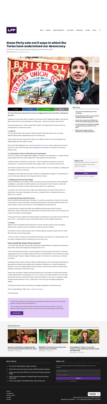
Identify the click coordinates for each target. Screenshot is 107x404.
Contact (9, 397)
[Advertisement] (53, 13)
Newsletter (79, 30)
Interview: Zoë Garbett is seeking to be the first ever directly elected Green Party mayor (22, 348)
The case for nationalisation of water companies (86, 112)
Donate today (17, 313)
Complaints (10, 393)
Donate (87, 30)
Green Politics (11, 39)
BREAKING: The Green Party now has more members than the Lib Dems (52, 348)
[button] (99, 30)
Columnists (70, 30)
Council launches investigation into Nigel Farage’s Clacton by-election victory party (87, 126)
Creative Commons (36, 289)
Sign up (86, 173)
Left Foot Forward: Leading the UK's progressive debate (12, 30)
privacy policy (73, 381)
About (94, 30)
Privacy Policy (11, 395)
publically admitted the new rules (39, 145)
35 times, (27, 279)
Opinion (48, 30)
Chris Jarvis (11, 350)
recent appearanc (40, 275)
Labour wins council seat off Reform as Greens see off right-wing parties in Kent (87, 120)
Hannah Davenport (12, 52)
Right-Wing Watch (58, 30)
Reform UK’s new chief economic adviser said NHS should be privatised (87, 116)
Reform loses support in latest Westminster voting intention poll (85, 131)
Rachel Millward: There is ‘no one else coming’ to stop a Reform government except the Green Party (84, 348)
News (41, 30)
